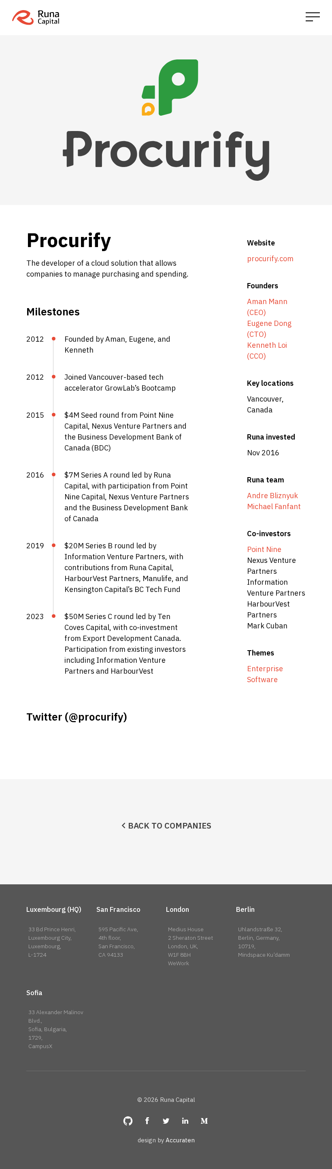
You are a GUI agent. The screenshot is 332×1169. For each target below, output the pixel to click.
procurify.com (270, 258)
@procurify (95, 716)
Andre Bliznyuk (272, 495)
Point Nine (264, 549)
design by (166, 1140)
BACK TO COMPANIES (169, 825)
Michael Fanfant (274, 506)
